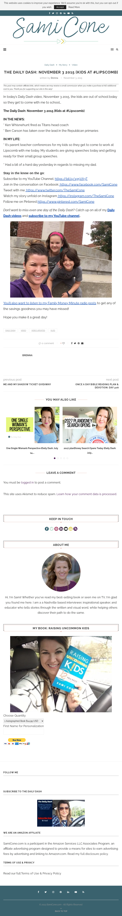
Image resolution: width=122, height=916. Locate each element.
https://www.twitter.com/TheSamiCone (55, 190)
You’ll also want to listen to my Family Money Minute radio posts (49, 303)
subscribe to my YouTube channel (54, 216)
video (23, 330)
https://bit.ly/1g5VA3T (71, 179)
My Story (63, 65)
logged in (27, 482)
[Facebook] (47, 529)
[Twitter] (52, 529)
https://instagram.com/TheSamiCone (86, 196)
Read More (74, 7)
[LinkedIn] (61, 529)
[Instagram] (71, 529)
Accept (60, 7)
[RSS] (75, 529)
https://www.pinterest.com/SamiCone (66, 202)
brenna (54, 78)
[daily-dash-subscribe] (61, 813)
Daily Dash (49, 65)
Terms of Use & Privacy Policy (41, 873)
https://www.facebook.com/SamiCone (88, 184)
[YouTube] (66, 529)
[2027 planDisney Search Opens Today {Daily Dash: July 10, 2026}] (90, 425)
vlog (53, 330)
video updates (38, 330)
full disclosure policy (94, 854)
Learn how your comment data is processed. (87, 494)
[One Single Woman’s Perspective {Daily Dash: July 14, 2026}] (32, 425)
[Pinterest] (56, 529)
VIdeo (75, 65)
